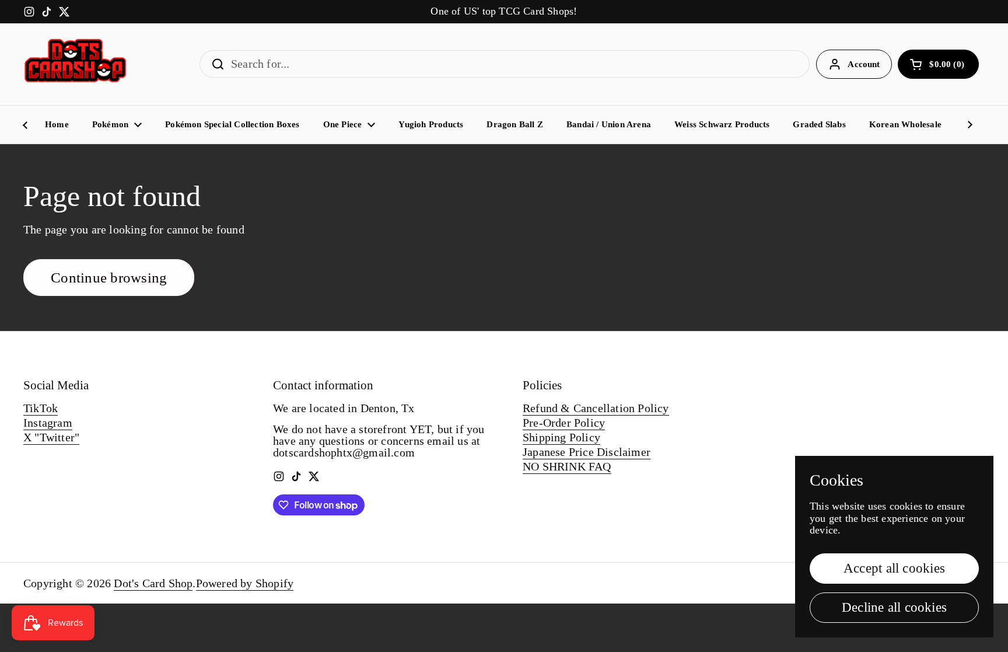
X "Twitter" (51, 437)
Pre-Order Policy (564, 422)
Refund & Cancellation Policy (596, 408)
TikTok (40, 408)
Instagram (47, 422)
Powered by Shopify (245, 583)
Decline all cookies (894, 607)
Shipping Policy (561, 437)
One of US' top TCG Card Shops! (503, 11)
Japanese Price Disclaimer (586, 451)
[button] (938, 64)
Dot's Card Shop (153, 583)
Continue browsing (109, 277)
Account (864, 64)
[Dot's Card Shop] (76, 64)
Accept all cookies (894, 568)
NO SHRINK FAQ (567, 466)
